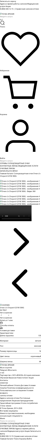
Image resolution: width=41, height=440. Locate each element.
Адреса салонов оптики (9, 398)
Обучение (4, 378)
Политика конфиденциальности (20, 388)
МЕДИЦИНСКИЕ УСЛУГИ (28, 166)
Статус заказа (5, 406)
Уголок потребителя (29, 403)
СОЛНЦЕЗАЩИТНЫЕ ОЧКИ (19, 163)
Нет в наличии (6, 318)
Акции (8, 6)
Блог (26, 378)
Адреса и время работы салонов (13, 4)
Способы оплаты (7, 325)
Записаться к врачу (8, 1)
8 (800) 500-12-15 (6, 9)
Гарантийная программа (10, 403)
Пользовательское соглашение (13, 390)
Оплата (17, 385)
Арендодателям (26, 400)
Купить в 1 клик (6, 320)
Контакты (4, 380)
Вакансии (13, 378)
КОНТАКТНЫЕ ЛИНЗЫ (9, 166)
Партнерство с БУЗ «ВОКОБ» (12, 375)
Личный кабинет (7, 385)
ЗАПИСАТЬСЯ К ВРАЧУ (9, 171)
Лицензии (16, 400)
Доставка (24, 385)
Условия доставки (7, 330)
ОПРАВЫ (4, 163)
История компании (32, 375)
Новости (20, 378)
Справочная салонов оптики (27, 9)
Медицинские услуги (16, 431)
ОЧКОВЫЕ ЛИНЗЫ (7, 168)
